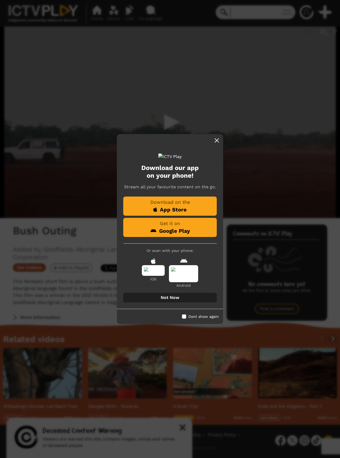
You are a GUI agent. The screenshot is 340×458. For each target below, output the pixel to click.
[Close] (216, 140)
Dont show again (203, 316)
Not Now (170, 297)
